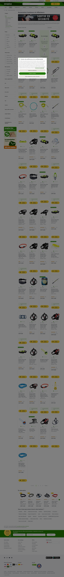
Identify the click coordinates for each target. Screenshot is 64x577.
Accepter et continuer (32, 73)
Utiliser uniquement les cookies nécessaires (32, 76)
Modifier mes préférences (32, 70)
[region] (32, 68)
